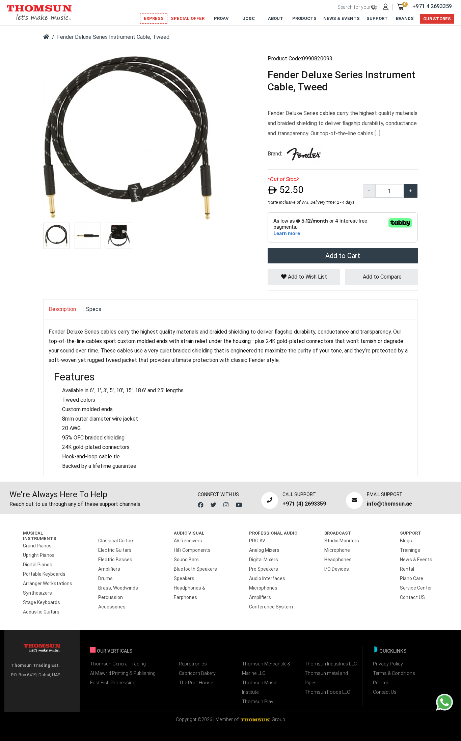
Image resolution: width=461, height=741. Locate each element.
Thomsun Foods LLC (327, 692)
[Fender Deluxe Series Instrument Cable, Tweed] (127, 138)
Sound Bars (186, 559)
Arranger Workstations (47, 583)
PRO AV (257, 540)
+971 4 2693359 (432, 6)
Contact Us (385, 692)
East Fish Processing (112, 682)
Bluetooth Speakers (195, 569)
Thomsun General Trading (118, 663)
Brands (405, 18)
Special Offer (188, 18)
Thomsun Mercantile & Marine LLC (266, 668)
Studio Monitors (341, 540)
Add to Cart (342, 256)
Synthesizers (37, 593)
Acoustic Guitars (41, 612)
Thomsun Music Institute (259, 687)
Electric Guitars (115, 550)
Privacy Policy (388, 663)
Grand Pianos (37, 545)
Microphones (263, 588)
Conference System (271, 606)
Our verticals (114, 651)
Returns (381, 682)
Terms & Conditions (394, 673)
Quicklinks (392, 651)
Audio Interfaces (267, 578)
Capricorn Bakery (197, 673)
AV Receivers (188, 540)
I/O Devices (336, 569)
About (275, 18)
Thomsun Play (257, 701)
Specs (93, 309)
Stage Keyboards (41, 602)
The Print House (196, 682)
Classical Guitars (116, 540)
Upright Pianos (39, 555)
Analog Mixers (264, 550)
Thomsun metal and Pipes (326, 678)
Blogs (406, 540)
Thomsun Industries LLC (331, 663)
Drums (105, 578)
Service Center (416, 588)
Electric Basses (115, 559)
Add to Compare (381, 277)
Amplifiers (109, 569)
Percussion (110, 597)
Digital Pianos (37, 564)
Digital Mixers (263, 559)
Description (62, 309)
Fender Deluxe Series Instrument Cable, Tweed (113, 37)
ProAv (221, 18)
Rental (407, 569)
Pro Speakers (263, 569)
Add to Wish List (307, 277)
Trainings (410, 550)
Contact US (412, 597)
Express (154, 18)
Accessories (112, 606)
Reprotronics (193, 663)
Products (304, 18)
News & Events (341, 18)
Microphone (337, 550)
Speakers (184, 578)
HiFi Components (192, 550)
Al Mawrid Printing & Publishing (123, 673)
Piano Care (411, 578)
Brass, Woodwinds (118, 588)
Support (377, 18)
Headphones (338, 559)
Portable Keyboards (44, 574)
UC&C (248, 18)
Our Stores (437, 18)
